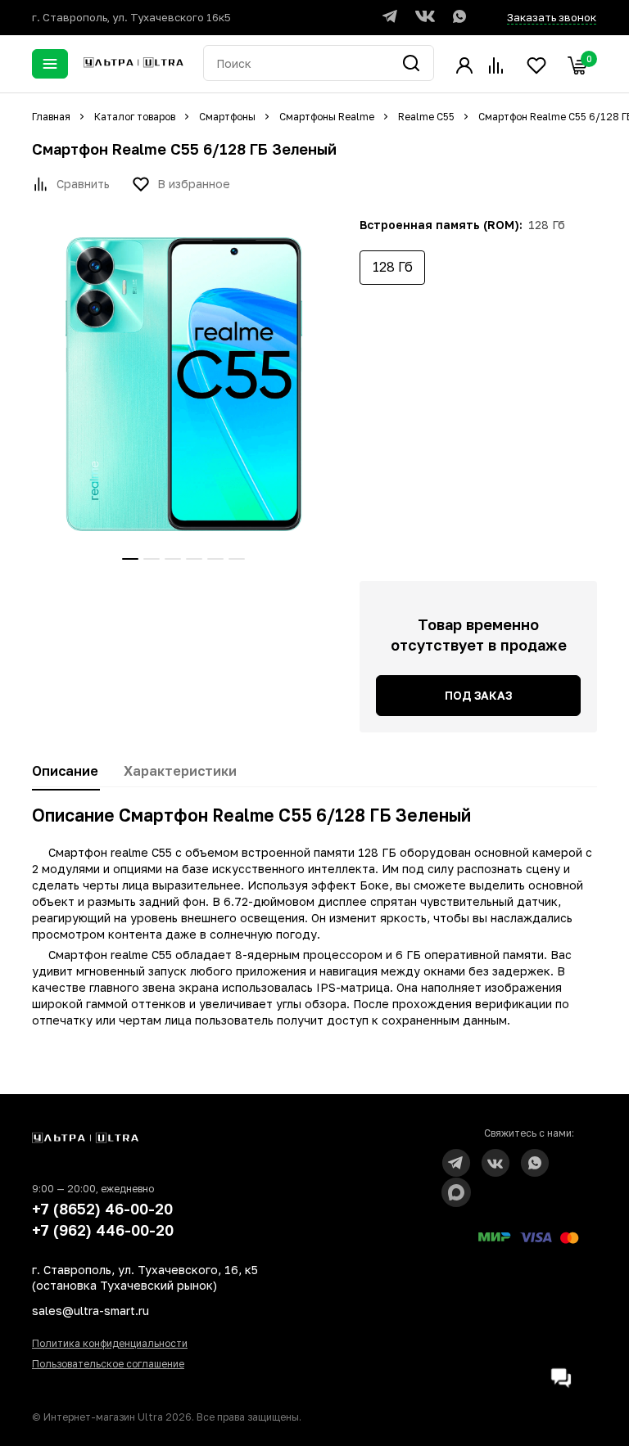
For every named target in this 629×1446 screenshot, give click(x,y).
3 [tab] (173, 559)
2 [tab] (151, 559)
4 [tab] (194, 559)
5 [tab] (215, 559)
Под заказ (478, 695)
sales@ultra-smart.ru (90, 1311)
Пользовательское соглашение (108, 1364)
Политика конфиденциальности (110, 1343)
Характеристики (180, 771)
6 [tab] (237, 559)
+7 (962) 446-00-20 (103, 1230)
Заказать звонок (551, 17)
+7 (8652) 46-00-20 (102, 1209)
